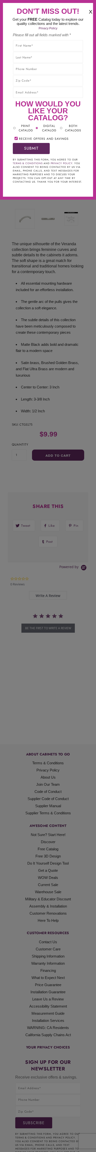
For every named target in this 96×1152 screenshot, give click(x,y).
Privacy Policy (48, 28)
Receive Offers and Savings (44, 139)
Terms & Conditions (28, 163)
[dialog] (48, 576)
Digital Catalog (49, 128)
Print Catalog (26, 128)
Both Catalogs (73, 128)
